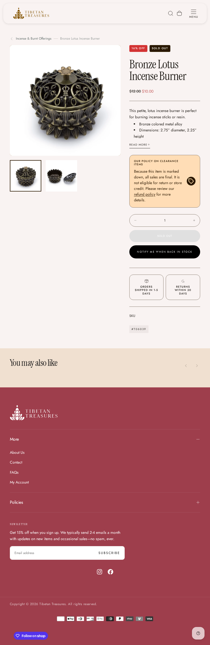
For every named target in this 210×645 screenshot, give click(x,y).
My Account (19, 482)
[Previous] (186, 365)
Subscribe (109, 552)
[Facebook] (110, 572)
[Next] (197, 365)
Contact (16, 462)
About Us (17, 452)
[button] (193, 13)
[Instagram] (99, 572)
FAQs (14, 472)
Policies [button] (16, 502)
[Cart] (179, 13)
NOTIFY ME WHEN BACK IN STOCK (164, 252)
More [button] (14, 439)
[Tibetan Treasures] (34, 412)
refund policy (144, 194)
